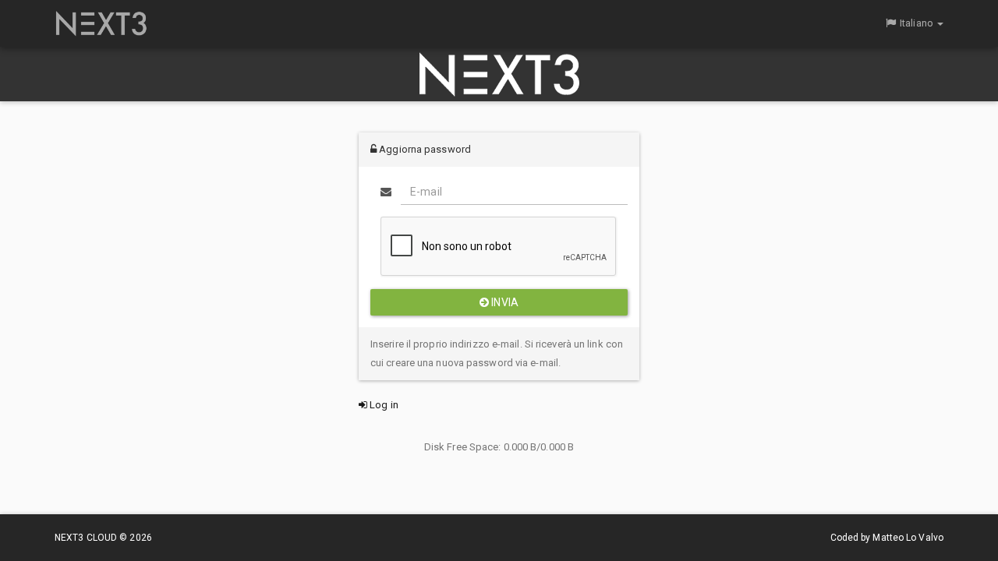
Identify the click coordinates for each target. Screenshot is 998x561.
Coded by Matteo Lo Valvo (886, 537)
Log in (382, 405)
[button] (913, 23)
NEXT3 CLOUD (87, 537)
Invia (503, 302)
